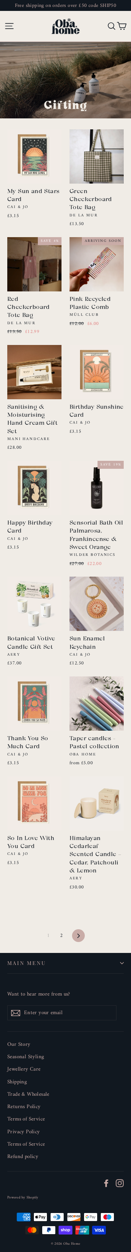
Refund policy (22, 1156)
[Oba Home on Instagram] (120, 1183)
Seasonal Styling (25, 1056)
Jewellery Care (24, 1069)
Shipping (17, 1082)
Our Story (19, 1044)
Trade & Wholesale (28, 1094)
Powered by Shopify (23, 1197)
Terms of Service (26, 1119)
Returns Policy (24, 1106)
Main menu (26, 962)
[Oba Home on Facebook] (106, 1183)
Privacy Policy (23, 1132)
